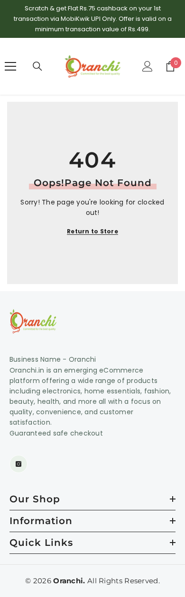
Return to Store (92, 231)
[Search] (37, 66)
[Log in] (147, 66)
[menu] (10, 66)
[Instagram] (18, 464)
